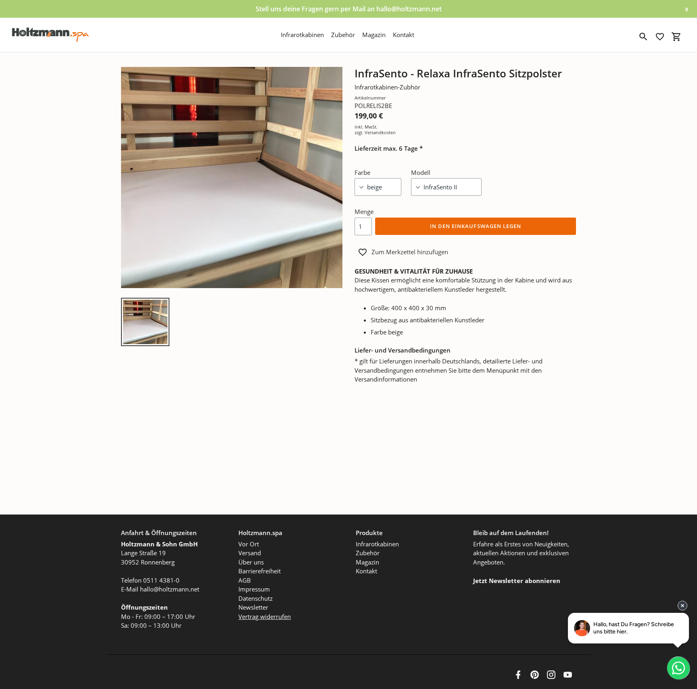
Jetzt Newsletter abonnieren (516, 581)
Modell (420, 172)
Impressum (254, 589)
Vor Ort (248, 544)
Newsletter (253, 607)
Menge (364, 212)
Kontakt (366, 571)
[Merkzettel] (660, 37)
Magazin (367, 562)
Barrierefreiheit (259, 571)
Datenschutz (255, 598)
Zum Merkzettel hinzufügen (409, 252)
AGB (244, 580)
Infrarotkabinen (377, 544)
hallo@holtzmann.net (169, 589)
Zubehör (368, 553)
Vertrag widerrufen (264, 616)
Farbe (362, 172)
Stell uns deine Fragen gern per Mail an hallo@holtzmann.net (349, 8)
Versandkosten (380, 132)
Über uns (251, 562)
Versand (249, 553)
